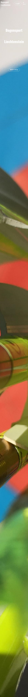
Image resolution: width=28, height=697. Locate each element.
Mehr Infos (14, 70)
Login (18, 3)
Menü (24, 4)
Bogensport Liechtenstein (5, 3)
